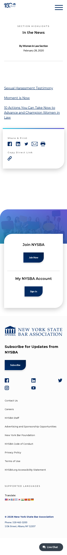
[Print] (43, 144)
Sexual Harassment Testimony (28, 88)
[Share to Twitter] (26, 144)
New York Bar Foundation (20, 435)
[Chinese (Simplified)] (25, 499)
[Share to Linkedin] (18, 144)
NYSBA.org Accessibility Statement (25, 469)
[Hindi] (22, 499)
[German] (32, 499)
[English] (6, 499)
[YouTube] (33, 388)
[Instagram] (7, 388)
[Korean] (9, 499)
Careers (9, 409)
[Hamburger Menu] (59, 8)
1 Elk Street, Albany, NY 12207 (20, 526)
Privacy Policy (13, 452)
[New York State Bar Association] (10, 8)
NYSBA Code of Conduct (19, 443)
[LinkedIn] (33, 380)
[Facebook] (7, 380)
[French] (12, 499)
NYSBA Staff (12, 417)
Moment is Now (17, 98)
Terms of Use (12, 461)
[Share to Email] (35, 144)
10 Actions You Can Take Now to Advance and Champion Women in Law (32, 112)
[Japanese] (19, 499)
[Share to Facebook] (10, 144)
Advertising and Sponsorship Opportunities (30, 426)
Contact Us (11, 400)
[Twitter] (60, 380)
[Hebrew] (15, 499)
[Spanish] (28, 499)
